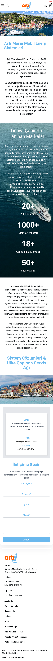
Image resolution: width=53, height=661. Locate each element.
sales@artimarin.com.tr (26, 441)
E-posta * (26, 494)
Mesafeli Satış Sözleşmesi (16, 637)
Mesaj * (26, 515)
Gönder (26, 539)
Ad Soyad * (26, 483)
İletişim (8, 616)
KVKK (4, 657)
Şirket (27, 504)
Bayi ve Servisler (12, 606)
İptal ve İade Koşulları (14, 632)
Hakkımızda (10, 611)
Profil (7, 622)
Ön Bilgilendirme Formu (15, 642)
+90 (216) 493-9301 (26, 449)
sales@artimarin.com (13, 595)
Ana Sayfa (9, 601)
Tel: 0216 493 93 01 (12, 581)
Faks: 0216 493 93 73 (13, 585)
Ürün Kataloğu (11, 627)
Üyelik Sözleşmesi (16, 657)
